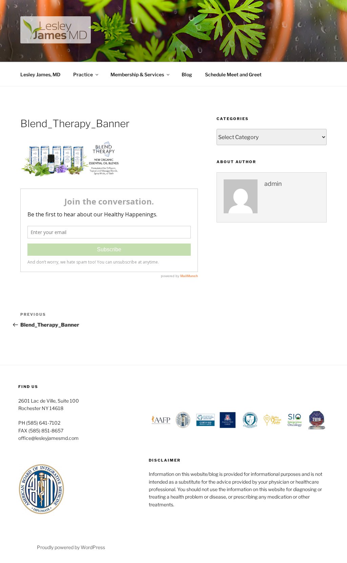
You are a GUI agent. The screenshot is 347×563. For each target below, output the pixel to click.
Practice (83, 74)
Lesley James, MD (40, 74)
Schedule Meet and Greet (233, 74)
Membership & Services (137, 74)
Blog (187, 74)
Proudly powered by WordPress (71, 547)
